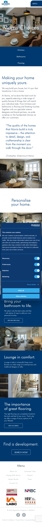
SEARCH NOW (21, 452)
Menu (34, 3)
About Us (13, 471)
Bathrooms (21, 56)
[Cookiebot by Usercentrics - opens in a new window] (31, 225)
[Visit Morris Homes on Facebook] (18, 515)
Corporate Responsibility (32, 520)
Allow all (21, 290)
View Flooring (13, 426)
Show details (31, 284)
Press (30, 479)
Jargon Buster (13, 479)
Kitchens (21, 50)
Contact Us (13, 483)
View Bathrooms (14, 320)
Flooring (21, 63)
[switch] (37, 264)
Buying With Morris (13, 475)
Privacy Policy (20, 520)
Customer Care (30, 471)
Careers (30, 475)
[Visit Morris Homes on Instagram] (24, 515)
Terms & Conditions (8, 520)
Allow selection (21, 296)
